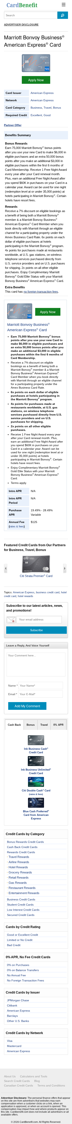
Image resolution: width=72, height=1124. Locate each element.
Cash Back (14, 724)
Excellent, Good (41, 115)
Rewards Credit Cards (21, 852)
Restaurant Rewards (22, 888)
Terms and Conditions (51, 1085)
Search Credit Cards (17, 1081)
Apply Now (36, 80)
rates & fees (17, 526)
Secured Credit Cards (20, 915)
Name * (13, 685)
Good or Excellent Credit (22, 934)
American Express (42, 93)
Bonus (57, 107)
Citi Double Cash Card (36, 790)
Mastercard (14, 1046)
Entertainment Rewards (24, 893)
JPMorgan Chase (18, 1000)
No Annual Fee (16, 975)
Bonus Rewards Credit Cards (25, 841)
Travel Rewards (19, 857)
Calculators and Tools (33, 1076)
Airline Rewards (19, 862)
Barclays (12, 1015)
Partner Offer (12, 125)
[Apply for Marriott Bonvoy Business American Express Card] (36, 62)
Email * (12, 694)
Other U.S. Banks (18, 1021)
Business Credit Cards (21, 899)
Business (36, 107)
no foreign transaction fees (41, 291)
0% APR (58, 724)
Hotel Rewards (18, 867)
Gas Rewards (18, 882)
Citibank (12, 1005)
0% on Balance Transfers (23, 970)
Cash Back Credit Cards (22, 847)
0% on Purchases (18, 965)
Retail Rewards (19, 877)
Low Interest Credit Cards (23, 909)
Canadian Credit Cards (18, 1085)
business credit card (47, 592)
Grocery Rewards (20, 872)
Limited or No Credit (19, 940)
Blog (37, 1081)
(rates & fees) (36, 794)
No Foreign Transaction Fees (25, 980)
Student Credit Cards (20, 904)
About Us (10, 1076)
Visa (9, 1040)
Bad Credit (13, 945)
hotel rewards (25, 596)
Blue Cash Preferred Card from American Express (36, 815)
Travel (47, 107)
